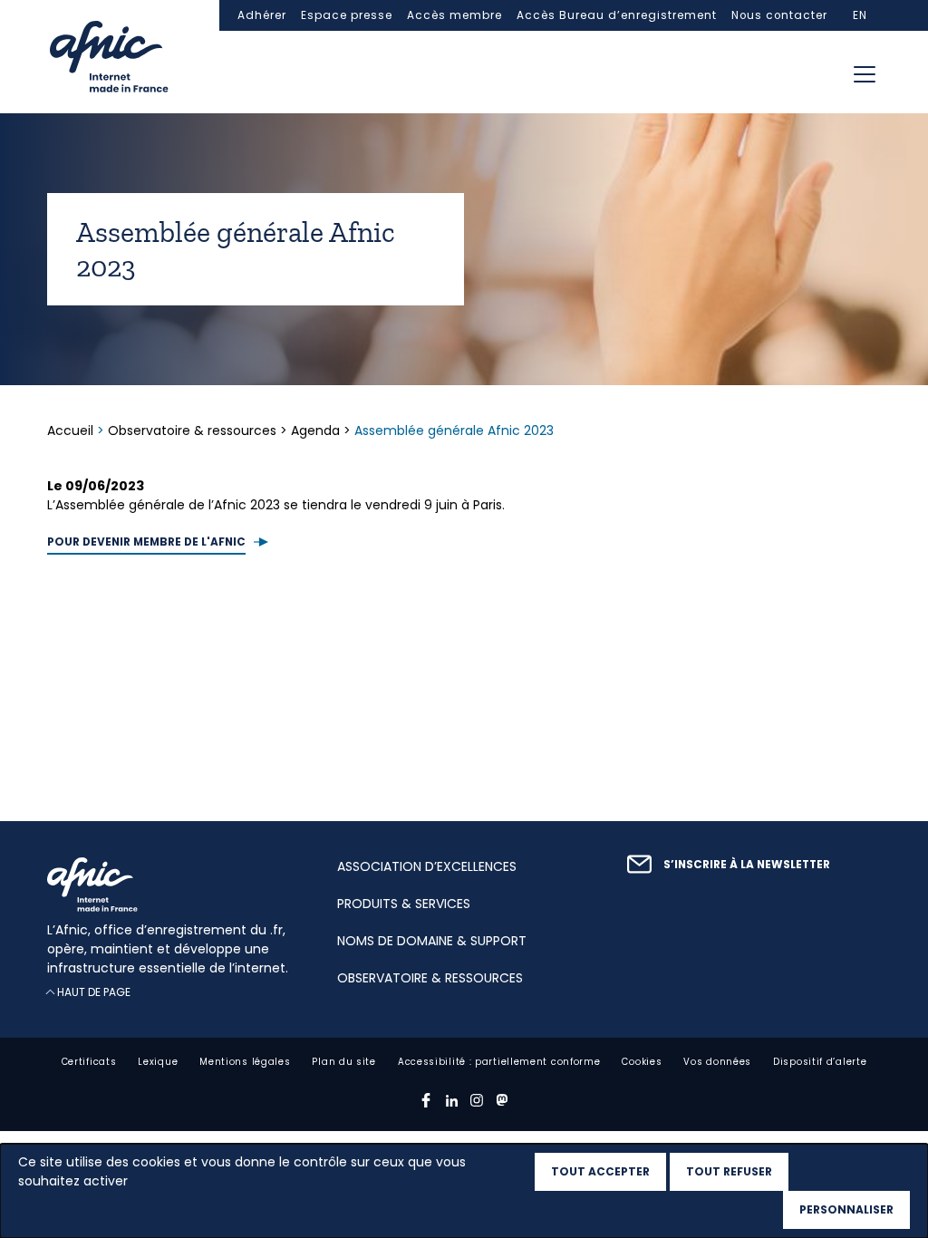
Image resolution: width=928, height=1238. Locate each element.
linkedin (451, 1100)
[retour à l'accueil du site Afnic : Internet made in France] (174, 884)
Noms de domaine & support (432, 941)
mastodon (502, 1100)
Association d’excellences (427, 866)
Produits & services (403, 904)
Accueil (72, 430)
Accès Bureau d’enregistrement (617, 15)
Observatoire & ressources (192, 430)
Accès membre (454, 15)
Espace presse (346, 15)
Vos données (717, 1062)
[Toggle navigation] (864, 74)
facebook (426, 1100)
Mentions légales (244, 1062)
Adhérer (261, 15)
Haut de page (93, 992)
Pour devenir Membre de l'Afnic (146, 542)
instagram (476, 1100)
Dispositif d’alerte (819, 1062)
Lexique (158, 1062)
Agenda (315, 430)
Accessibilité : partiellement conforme (499, 1062)
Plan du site (343, 1062)
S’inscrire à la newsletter (746, 864)
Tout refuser (729, 1171)
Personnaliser (846, 1209)
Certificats (89, 1062)
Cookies (642, 1062)
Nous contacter (779, 15)
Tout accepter (600, 1171)
